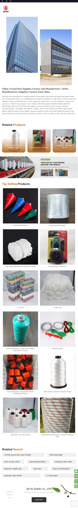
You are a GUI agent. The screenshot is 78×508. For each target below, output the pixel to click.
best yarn (37, 469)
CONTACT (10, 494)
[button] (72, 141)
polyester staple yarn (13, 469)
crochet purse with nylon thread (17, 455)
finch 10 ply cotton (12, 462)
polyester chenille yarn (41, 101)
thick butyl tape (56, 455)
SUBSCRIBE (39, 499)
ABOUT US (10, 492)
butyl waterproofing (37, 462)
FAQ (10, 497)
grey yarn (5, 104)
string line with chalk (63, 462)
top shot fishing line (58, 101)
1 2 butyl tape (51, 475)
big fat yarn (70, 101)
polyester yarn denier (13, 475)
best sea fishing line (61, 469)
